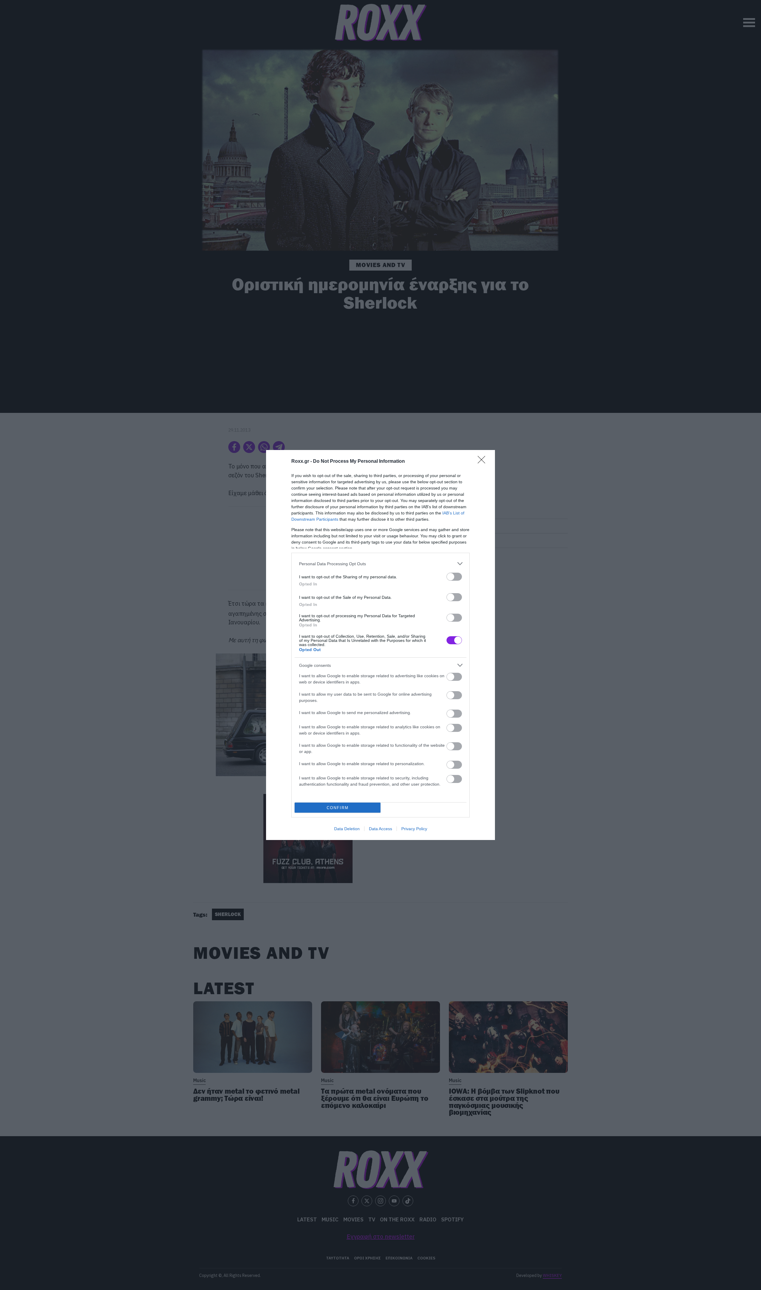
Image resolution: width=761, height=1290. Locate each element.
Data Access (380, 828)
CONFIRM (338, 808)
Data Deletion (347, 828)
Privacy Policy (414, 828)
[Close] (483, 461)
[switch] (454, 577)
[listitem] (380, 563)
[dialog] (380, 645)
